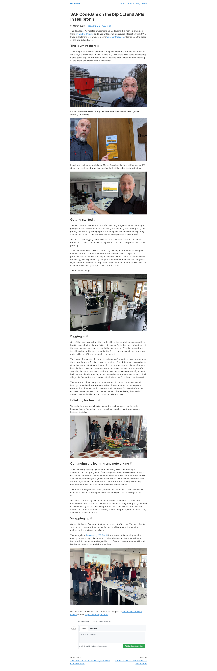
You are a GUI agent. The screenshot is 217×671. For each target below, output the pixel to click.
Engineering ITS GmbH (97, 535)
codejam (92, 26)
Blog (138, 3)
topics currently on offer (96, 614)
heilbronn (106, 26)
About (131, 3)
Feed (144, 3)
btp (99, 26)
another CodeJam (115, 37)
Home (123, 3)
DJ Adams (75, 3)
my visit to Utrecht (84, 34)
